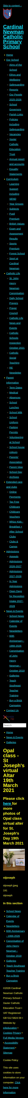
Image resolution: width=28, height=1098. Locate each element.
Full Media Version (13, 1037)
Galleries (11, 742)
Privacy (17, 1032)
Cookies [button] (7, 1032)
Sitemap (7, 1052)
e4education (10, 1027)
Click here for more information (11, 1087)
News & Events (14, 737)
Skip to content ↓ (12, 5)
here (7, 803)
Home (9, 732)
